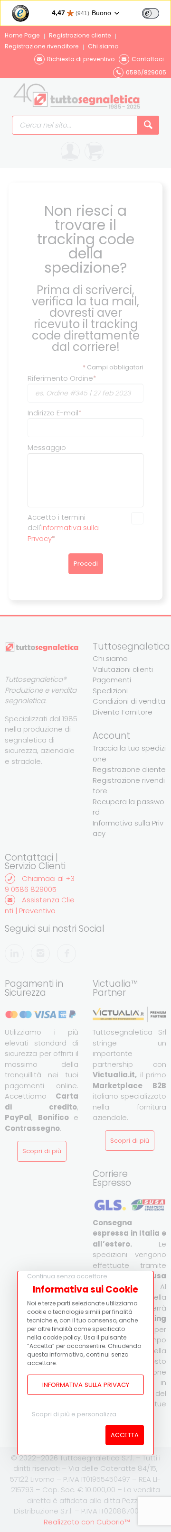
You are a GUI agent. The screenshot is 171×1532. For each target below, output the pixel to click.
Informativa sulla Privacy (85, 1384)
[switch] (150, 13)
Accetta (125, 1435)
